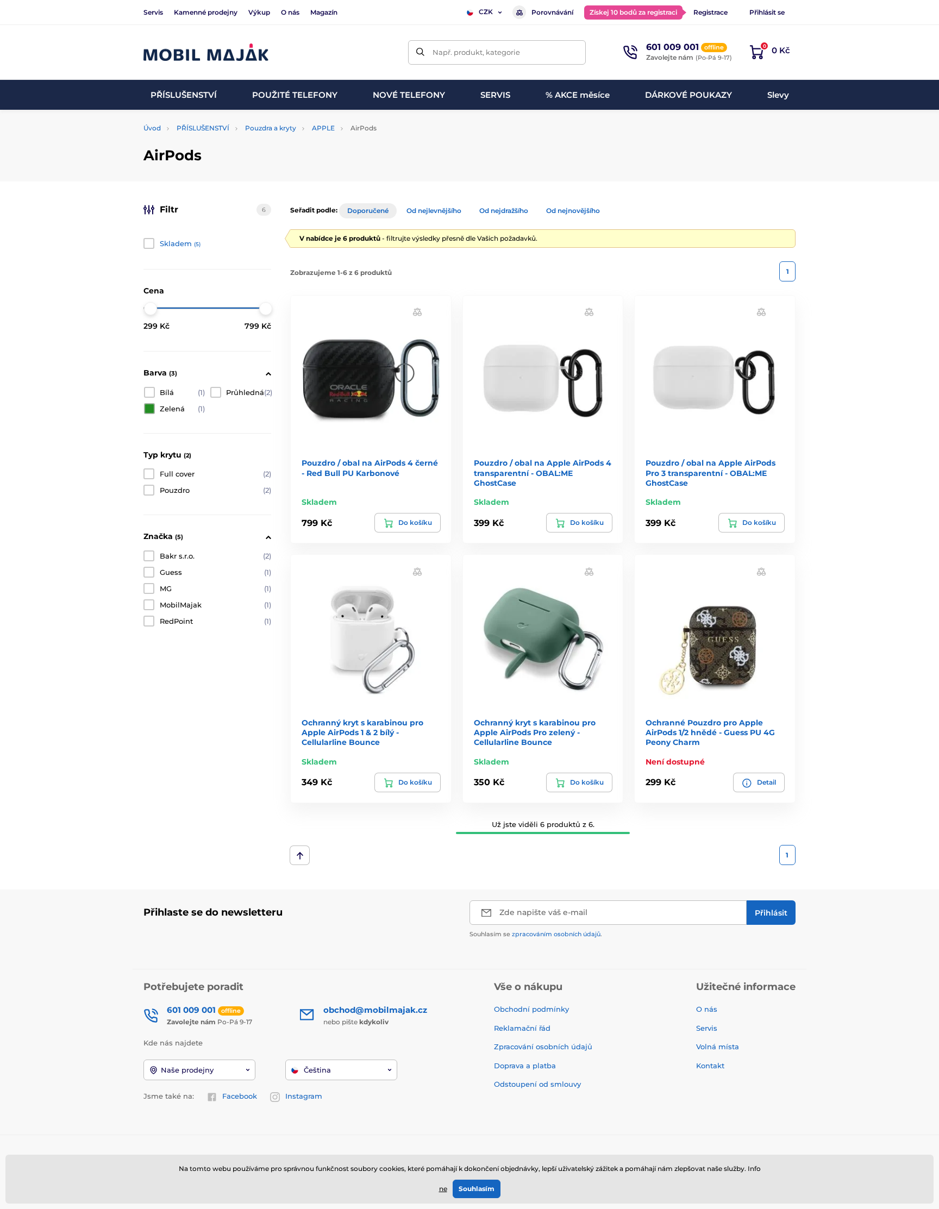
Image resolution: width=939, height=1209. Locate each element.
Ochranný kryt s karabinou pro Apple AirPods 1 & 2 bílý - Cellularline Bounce (362, 732)
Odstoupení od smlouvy (538, 1084)
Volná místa (717, 1046)
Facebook (239, 1096)
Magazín (323, 12)
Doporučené (368, 210)
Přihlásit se (767, 12)
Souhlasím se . (536, 934)
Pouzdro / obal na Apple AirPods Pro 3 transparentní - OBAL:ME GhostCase (710, 472)
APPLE (323, 128)
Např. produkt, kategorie (476, 52)
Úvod (152, 128)
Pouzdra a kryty (270, 128)
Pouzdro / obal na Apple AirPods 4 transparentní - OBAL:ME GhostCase (542, 472)
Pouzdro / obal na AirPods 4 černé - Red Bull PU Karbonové (370, 468)
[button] (417, 311)
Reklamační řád (522, 1028)
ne (443, 1189)
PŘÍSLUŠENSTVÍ (203, 128)
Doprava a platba (525, 1065)
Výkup (259, 12)
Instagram (303, 1096)
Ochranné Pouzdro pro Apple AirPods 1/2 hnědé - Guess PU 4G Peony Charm (710, 732)
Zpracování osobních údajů (543, 1046)
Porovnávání (552, 12)
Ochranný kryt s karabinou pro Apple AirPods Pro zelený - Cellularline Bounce (535, 732)
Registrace (710, 12)
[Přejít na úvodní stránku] (205, 52)
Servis (153, 12)
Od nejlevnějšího (433, 210)
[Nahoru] (299, 855)
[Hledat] (420, 52)
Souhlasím (476, 1189)
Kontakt (710, 1065)
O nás (290, 12)
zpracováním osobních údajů (556, 934)
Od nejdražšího (503, 210)
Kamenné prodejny (205, 12)
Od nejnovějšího (573, 210)
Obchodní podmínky (531, 1009)
